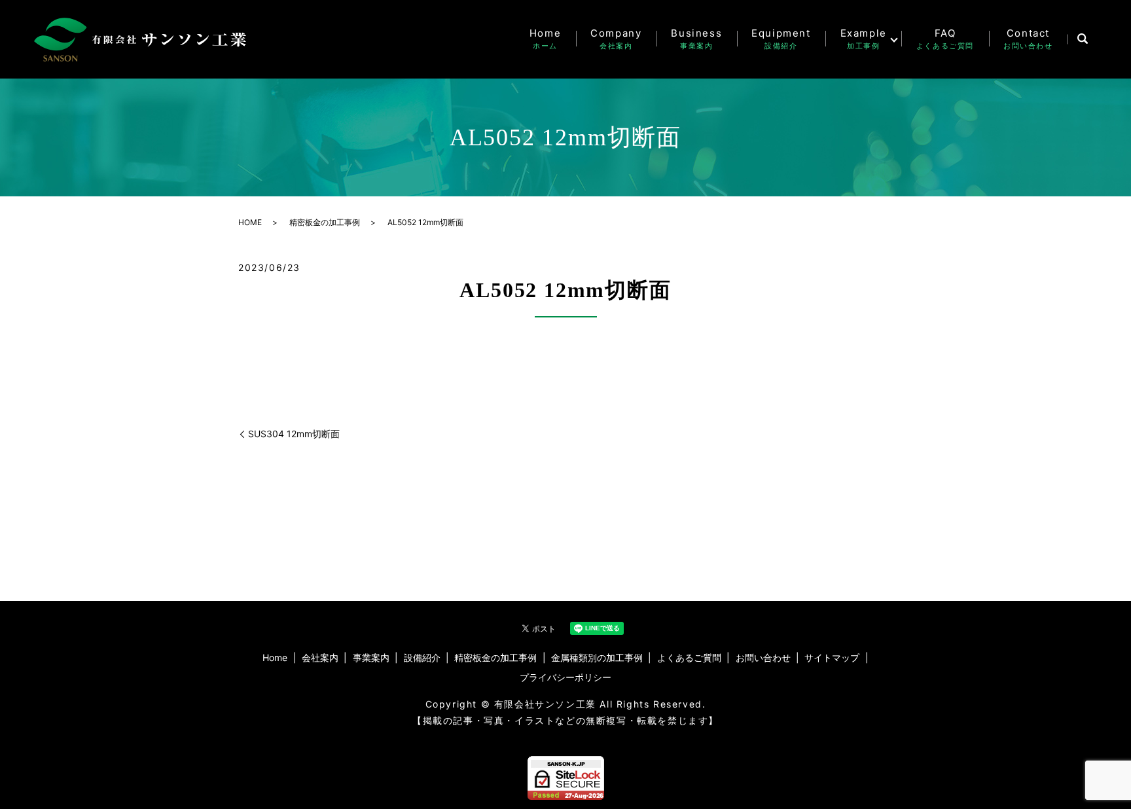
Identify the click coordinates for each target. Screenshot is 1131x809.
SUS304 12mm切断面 (294, 433)
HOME (250, 222)
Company (615, 39)
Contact (1028, 39)
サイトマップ (831, 657)
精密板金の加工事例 (324, 222)
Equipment (780, 39)
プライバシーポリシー (565, 677)
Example (863, 39)
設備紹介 (422, 657)
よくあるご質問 (689, 657)
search (1082, 39)
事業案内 (371, 657)
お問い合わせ (763, 657)
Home (545, 39)
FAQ (945, 39)
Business (696, 39)
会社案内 (320, 657)
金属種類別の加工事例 (597, 657)
